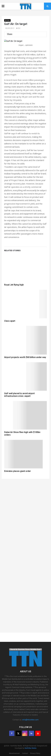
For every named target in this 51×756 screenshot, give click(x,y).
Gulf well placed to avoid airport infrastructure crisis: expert (19, 394)
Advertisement (14, 753)
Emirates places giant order (17, 471)
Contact (25, 753)
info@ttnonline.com (30, 720)
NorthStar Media (30, 748)
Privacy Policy (35, 753)
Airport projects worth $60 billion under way (25, 357)
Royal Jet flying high (14, 285)
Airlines (7, 20)
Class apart (9, 321)
